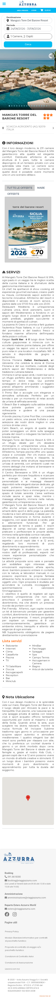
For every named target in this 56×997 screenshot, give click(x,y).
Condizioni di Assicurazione (19, 962)
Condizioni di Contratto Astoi (19, 956)
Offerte (13, 193)
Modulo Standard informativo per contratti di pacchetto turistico (26, 939)
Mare (41, 187)
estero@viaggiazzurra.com (21, 908)
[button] (28, 798)
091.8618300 (14, 876)
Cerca (28, 44)
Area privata (22, 10)
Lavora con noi (12, 968)
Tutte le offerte (19, 187)
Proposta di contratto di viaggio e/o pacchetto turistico (23, 949)
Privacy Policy (12, 931)
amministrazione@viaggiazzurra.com (27, 897)
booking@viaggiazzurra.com (22, 880)
